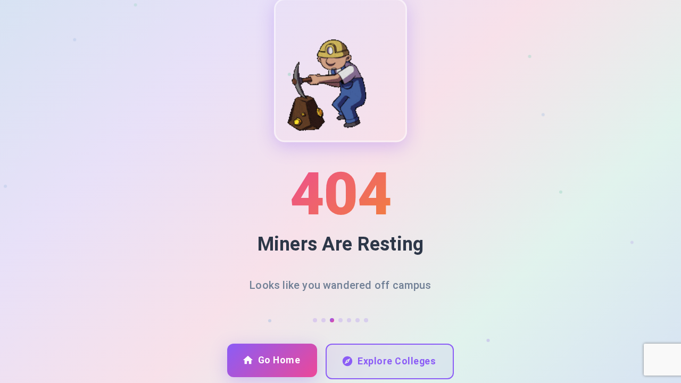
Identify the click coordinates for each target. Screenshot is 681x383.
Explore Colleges (397, 361)
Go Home (279, 360)
